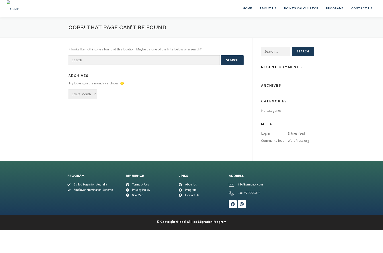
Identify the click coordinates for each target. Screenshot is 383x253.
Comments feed (272, 140)
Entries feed (296, 133)
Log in (265, 133)
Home (247, 8)
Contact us (362, 8)
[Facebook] (233, 204)
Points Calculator (301, 8)
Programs (335, 8)
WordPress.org (298, 140)
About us (268, 8)
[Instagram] (242, 204)
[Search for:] (144, 60)
